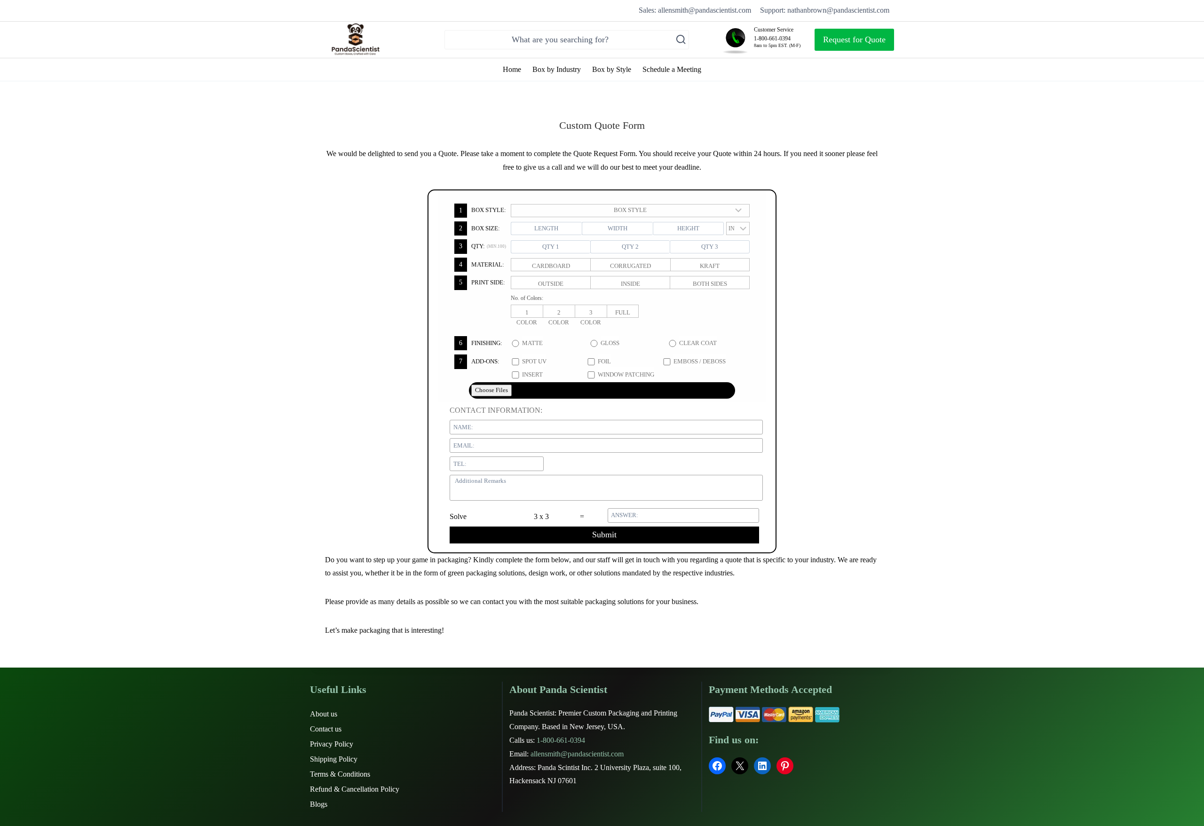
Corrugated (630, 265)
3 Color (590, 313)
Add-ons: (479, 361)
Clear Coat (698, 342)
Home (512, 69)
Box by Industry (556, 69)
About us (323, 714)
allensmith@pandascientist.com (577, 754)
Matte (532, 342)
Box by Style (611, 69)
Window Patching (626, 374)
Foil (604, 361)
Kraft (710, 265)
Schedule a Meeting (671, 69)
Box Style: (482, 209)
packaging (374, 630)
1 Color (526, 313)
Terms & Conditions (340, 774)
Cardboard (551, 265)
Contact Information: (496, 410)
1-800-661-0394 (561, 740)
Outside (550, 283)
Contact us (325, 729)
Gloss (610, 342)
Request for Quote (854, 39)
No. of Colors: (527, 298)
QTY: (482, 246)
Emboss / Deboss (699, 361)
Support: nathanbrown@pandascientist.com (824, 10)
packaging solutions (614, 602)
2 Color (558, 313)
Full (622, 312)
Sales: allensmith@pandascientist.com (695, 10)
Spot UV (534, 361)
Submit (604, 534)
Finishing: (480, 342)
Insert (532, 374)
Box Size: (479, 228)
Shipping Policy (333, 759)
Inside (630, 283)
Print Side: (482, 282)
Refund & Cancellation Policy (354, 789)
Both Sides (710, 283)
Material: (481, 264)
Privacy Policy (331, 744)
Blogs (318, 804)
